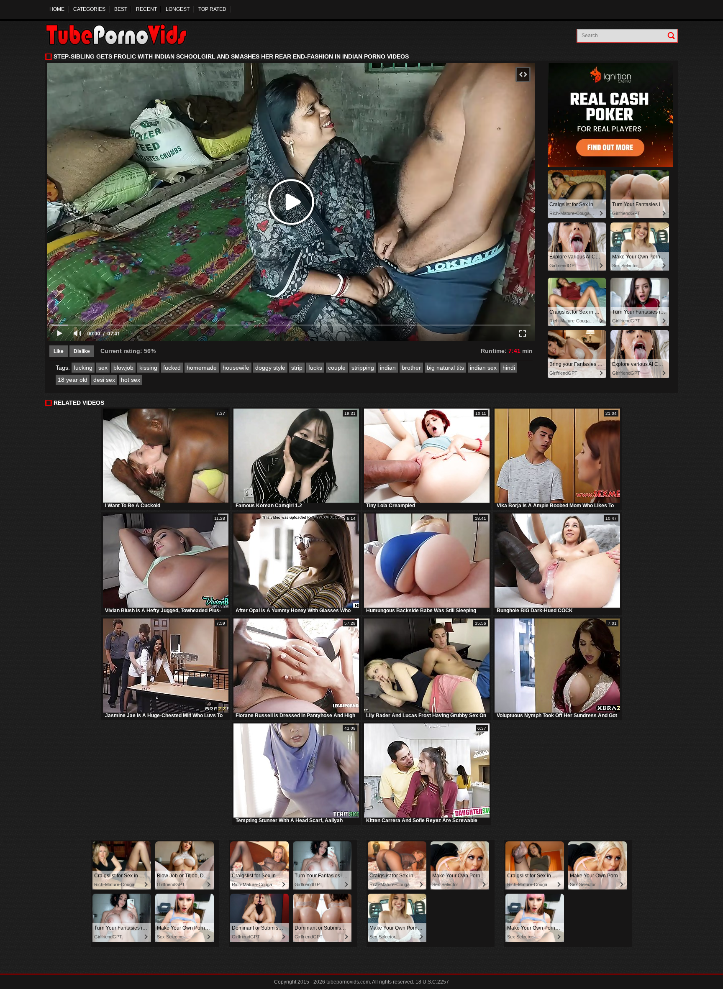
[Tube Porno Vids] (120, 34)
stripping (362, 367)
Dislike (82, 351)
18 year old (72, 379)
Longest (178, 9)
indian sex (483, 367)
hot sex (130, 379)
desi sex (104, 379)
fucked (172, 367)
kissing (148, 367)
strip (297, 367)
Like (59, 351)
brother (411, 367)
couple (337, 367)
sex (103, 367)
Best (120, 9)
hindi (509, 367)
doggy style (270, 367)
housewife (236, 367)
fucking (83, 367)
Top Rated (212, 9)
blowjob (123, 367)
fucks (315, 367)
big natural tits (445, 367)
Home (56, 9)
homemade (202, 367)
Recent (146, 9)
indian (388, 367)
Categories (89, 9)
